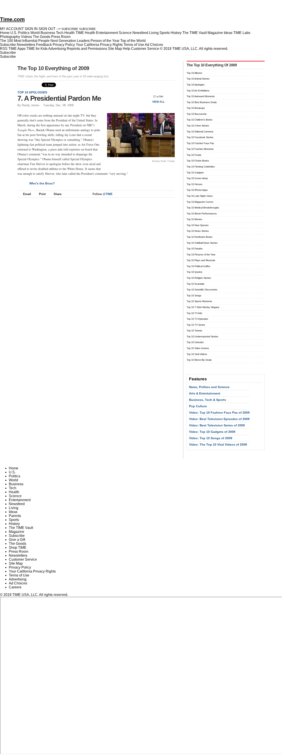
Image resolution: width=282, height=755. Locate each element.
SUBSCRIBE (69, 29)
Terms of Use (134, 44)
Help (126, 48)
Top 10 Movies (194, 219)
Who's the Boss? (42, 183)
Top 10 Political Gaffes (198, 266)
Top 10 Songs (194, 295)
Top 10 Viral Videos (197, 354)
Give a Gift (17, 539)
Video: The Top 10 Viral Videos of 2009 (218, 444)
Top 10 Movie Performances (202, 213)
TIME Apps (17, 48)
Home (13, 468)
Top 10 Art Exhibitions (198, 90)
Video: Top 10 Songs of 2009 (210, 438)
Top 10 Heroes (194, 184)
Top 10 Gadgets (195, 172)
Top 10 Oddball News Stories (202, 243)
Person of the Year (105, 41)
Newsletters (26, 44)
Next (170, 96)
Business (16, 484)
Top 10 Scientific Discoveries (202, 289)
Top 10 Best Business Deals (202, 102)
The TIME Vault (21, 528)
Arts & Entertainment (204, 393)
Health (14, 492)
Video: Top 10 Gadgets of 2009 (212, 431)
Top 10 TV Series (196, 325)
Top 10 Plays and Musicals (201, 260)
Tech (12, 488)
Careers (15, 587)
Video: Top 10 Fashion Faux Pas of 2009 (219, 412)
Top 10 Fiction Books (198, 160)
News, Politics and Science (209, 387)
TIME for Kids (37, 48)
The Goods (17, 543)
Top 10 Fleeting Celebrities (201, 166)
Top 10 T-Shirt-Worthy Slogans (203, 307)
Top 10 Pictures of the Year (201, 254)
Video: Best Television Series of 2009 (217, 425)
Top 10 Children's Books (200, 119)
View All (158, 101)
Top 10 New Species (198, 225)
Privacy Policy (64, 44)
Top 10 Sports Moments (199, 301)
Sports (14, 520)
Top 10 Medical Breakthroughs (203, 207)
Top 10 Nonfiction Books (200, 237)
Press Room (18, 551)
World (13, 480)
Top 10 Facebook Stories (200, 137)
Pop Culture (198, 406)
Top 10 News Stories (198, 231)
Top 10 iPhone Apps (197, 190)
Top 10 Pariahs (195, 248)
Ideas (13, 512)
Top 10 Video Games (198, 348)
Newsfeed (17, 504)
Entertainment (20, 500)
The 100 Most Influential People (25, 41)
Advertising (57, 48)
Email (27, 194)
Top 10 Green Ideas (197, 178)
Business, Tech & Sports (207, 400)
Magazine (16, 532)
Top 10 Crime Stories (198, 125)
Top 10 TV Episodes (197, 319)
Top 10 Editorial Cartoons (200, 131)
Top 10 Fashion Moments (200, 149)
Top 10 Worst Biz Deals (199, 360)
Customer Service (145, 48)
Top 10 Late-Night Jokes (200, 196)
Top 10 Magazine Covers (200, 202)
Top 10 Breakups (196, 108)
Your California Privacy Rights (99, 44)
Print (42, 194)
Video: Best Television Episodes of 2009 (219, 419)
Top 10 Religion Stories (199, 278)
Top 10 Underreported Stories (202, 336)
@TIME (108, 194)
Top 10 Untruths (195, 342)
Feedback (44, 44)
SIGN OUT (47, 29)
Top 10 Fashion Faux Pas (200, 143)
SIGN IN (31, 29)
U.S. (12, 472)
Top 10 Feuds (194, 155)
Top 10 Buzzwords (197, 114)
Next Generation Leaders (70, 41)
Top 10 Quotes (194, 272)
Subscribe (8, 44)
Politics (14, 476)
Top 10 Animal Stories (198, 78)
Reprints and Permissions (87, 48)
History (14, 524)
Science (15, 496)
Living (13, 508)
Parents (15, 516)
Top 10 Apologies (32, 92)
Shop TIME (17, 547)
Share (57, 194)
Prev (146, 96)
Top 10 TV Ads (194, 313)
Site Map (115, 48)
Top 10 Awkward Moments (201, 96)
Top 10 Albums (194, 73)
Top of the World (133, 41)
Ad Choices (154, 44)
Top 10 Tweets (194, 330)
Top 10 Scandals (195, 284)
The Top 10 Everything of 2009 (53, 68)
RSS (3, 48)
